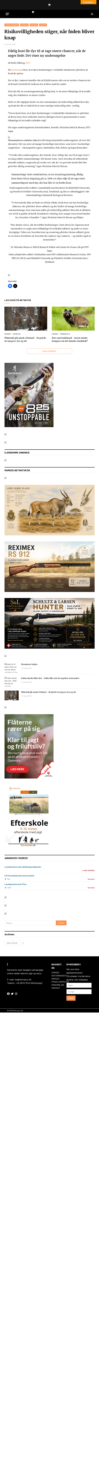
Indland (34, 25)
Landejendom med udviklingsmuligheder (23, 867)
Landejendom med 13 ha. (16, 884)
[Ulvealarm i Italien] (12, 668)
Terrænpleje (65, 334)
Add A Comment (49, 351)
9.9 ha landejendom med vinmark (19, 875)
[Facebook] (8, 993)
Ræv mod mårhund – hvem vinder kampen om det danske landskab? (70, 339)
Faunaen (24, 25)
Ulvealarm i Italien (29, 664)
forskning (16, 70)
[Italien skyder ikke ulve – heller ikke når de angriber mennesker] (12, 681)
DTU (28, 63)
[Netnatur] (49, 14)
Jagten (43, 25)
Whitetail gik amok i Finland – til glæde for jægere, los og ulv (25, 339)
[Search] (92, 14)
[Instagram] (16, 993)
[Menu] (7, 14)
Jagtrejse (16, 334)
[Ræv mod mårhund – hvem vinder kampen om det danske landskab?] (73, 319)
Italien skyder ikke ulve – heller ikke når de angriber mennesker (50, 678)
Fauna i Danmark (11, 25)
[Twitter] (12, 993)
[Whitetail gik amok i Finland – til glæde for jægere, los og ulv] (25, 319)
